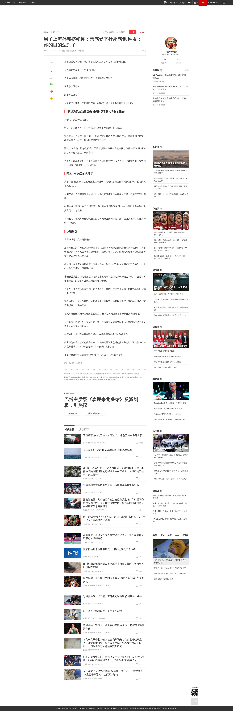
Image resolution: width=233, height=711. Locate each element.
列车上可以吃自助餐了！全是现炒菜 (102, 610)
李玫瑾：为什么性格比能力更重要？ (167, 540)
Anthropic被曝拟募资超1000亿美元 (167, 414)
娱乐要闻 (157, 270)
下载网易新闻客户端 (95, 413)
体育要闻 (157, 208)
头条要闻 (157, 147)
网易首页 (8, 3)
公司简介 (92, 708)
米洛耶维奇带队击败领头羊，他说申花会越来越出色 (111, 485)
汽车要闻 (157, 431)
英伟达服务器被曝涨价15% (164, 351)
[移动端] (166, 2)
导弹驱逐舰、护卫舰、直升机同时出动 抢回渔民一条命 (112, 596)
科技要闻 (157, 379)
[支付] (189, 2)
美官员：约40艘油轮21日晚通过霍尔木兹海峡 (107, 449)
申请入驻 (141, 32)
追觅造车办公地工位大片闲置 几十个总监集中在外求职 (112, 435)
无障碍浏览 (22, 3)
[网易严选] (182, 2)
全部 (186, 70)
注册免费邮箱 (212, 3)
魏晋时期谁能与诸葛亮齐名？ (165, 557)
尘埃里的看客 (71, 51)
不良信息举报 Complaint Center (135, 708)
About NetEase (83, 708)
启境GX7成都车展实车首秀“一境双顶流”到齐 (171, 479)
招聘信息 (106, 708)
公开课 (185, 535)
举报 (144, 51)
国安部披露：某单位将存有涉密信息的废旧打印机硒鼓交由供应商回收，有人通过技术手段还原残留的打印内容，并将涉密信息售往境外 (113, 503)
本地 (177, 535)
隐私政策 (121, 708)
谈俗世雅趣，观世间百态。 (171, 54)
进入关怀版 (31, 3)
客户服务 (114, 708)
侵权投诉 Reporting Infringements (165, 708)
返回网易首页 (73, 413)
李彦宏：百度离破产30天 (163, 562)
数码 (155, 535)
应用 (14, 3)
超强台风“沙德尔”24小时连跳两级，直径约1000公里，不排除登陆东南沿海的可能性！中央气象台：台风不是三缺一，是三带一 (113, 471)
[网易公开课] (173, 2)
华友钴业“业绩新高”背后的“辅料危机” (168, 356)
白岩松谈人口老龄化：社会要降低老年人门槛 (171, 546)
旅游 (162, 535)
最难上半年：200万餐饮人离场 (165, 367)
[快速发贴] (51, 64)
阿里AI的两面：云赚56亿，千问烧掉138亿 (170, 419)
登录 (202, 3)
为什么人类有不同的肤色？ (164, 551)
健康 (170, 535)
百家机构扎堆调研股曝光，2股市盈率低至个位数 (109, 549)
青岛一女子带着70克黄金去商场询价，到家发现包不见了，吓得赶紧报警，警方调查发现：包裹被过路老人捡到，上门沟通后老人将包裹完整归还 (112, 643)
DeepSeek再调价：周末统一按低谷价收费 (170, 403)
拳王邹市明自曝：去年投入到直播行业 (168, 294)
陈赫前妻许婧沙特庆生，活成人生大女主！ (170, 315)
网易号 (53, 32)
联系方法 (99, 708)
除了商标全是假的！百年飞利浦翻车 (167, 362)
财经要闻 (157, 327)
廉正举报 (150, 708)
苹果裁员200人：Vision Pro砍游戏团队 (168, 408)
